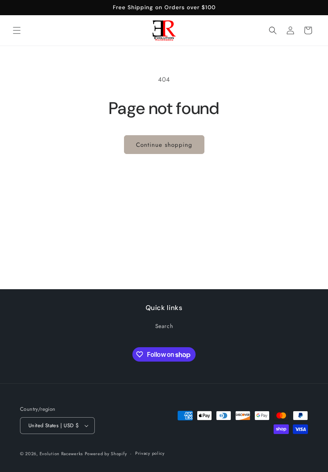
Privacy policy (150, 453)
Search (164, 326)
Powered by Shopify (106, 453)
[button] (17, 30)
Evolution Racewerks (61, 453)
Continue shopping (164, 144)
